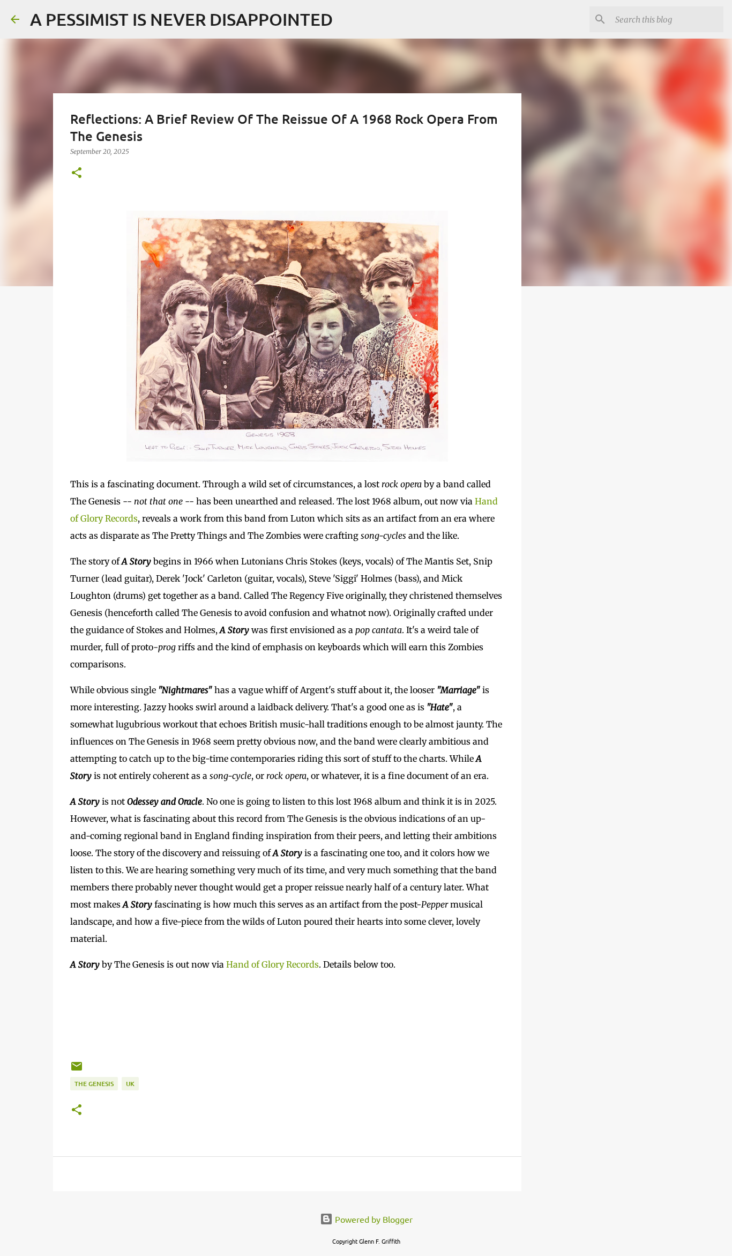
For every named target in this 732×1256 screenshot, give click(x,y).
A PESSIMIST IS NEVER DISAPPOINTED (181, 19)
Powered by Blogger (373, 1219)
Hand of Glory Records (272, 964)
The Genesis (94, 1083)
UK (130, 1083)
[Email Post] (76, 1070)
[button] (76, 173)
